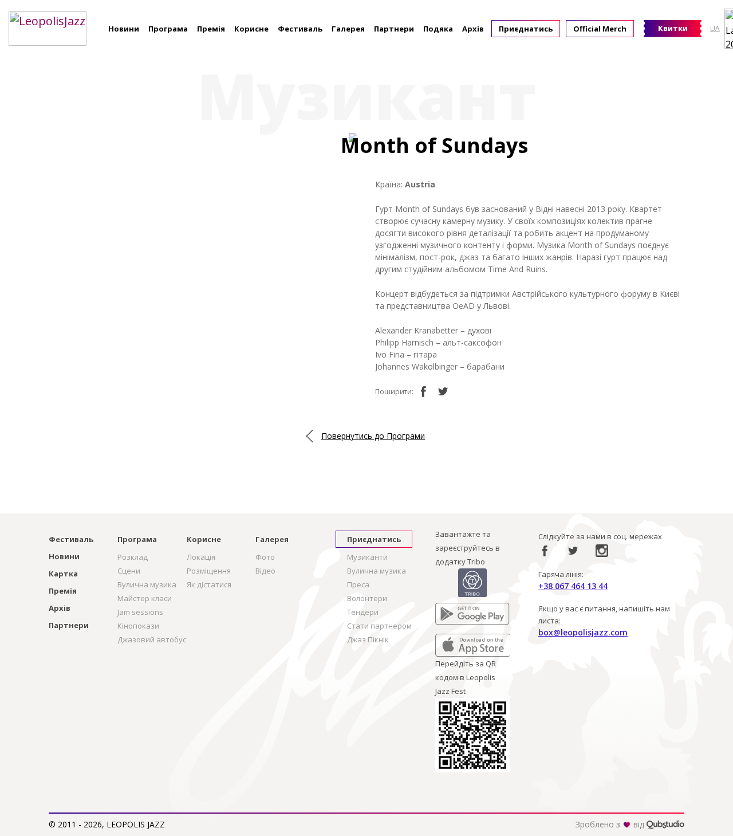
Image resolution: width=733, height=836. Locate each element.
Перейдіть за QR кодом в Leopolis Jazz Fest (465, 677)
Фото (265, 557)
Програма (168, 28)
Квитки (673, 28)
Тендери (363, 612)
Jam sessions (140, 612)
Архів (473, 28)
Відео (265, 571)
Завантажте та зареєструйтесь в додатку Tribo (467, 548)
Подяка (438, 28)
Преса (358, 584)
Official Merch (599, 28)
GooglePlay (455, 610)
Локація (201, 557)
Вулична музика (146, 584)
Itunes (446, 640)
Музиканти (367, 557)
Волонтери (367, 598)
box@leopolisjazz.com (583, 632)
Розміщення (209, 571)
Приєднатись (526, 28)
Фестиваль (300, 28)
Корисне (251, 28)
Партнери (394, 28)
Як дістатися (209, 584)
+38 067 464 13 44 (573, 585)
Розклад (132, 557)
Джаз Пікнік (368, 639)
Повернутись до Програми (373, 435)
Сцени (128, 571)
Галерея (348, 28)
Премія (211, 28)
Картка (63, 573)
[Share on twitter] (443, 391)
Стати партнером (379, 626)
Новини (123, 28)
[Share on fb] (423, 391)
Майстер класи (144, 598)
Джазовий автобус (151, 639)
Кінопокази (138, 626)
